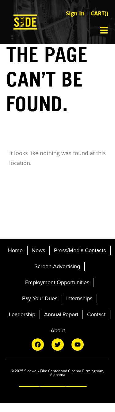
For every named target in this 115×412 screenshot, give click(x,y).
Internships (79, 298)
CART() (99, 13)
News (38, 250)
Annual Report (61, 314)
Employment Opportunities (57, 282)
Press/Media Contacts (80, 250)
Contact (96, 314)
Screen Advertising (57, 266)
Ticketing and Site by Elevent (53, 383)
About (58, 330)
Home (15, 250)
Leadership (22, 314)
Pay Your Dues (39, 298)
